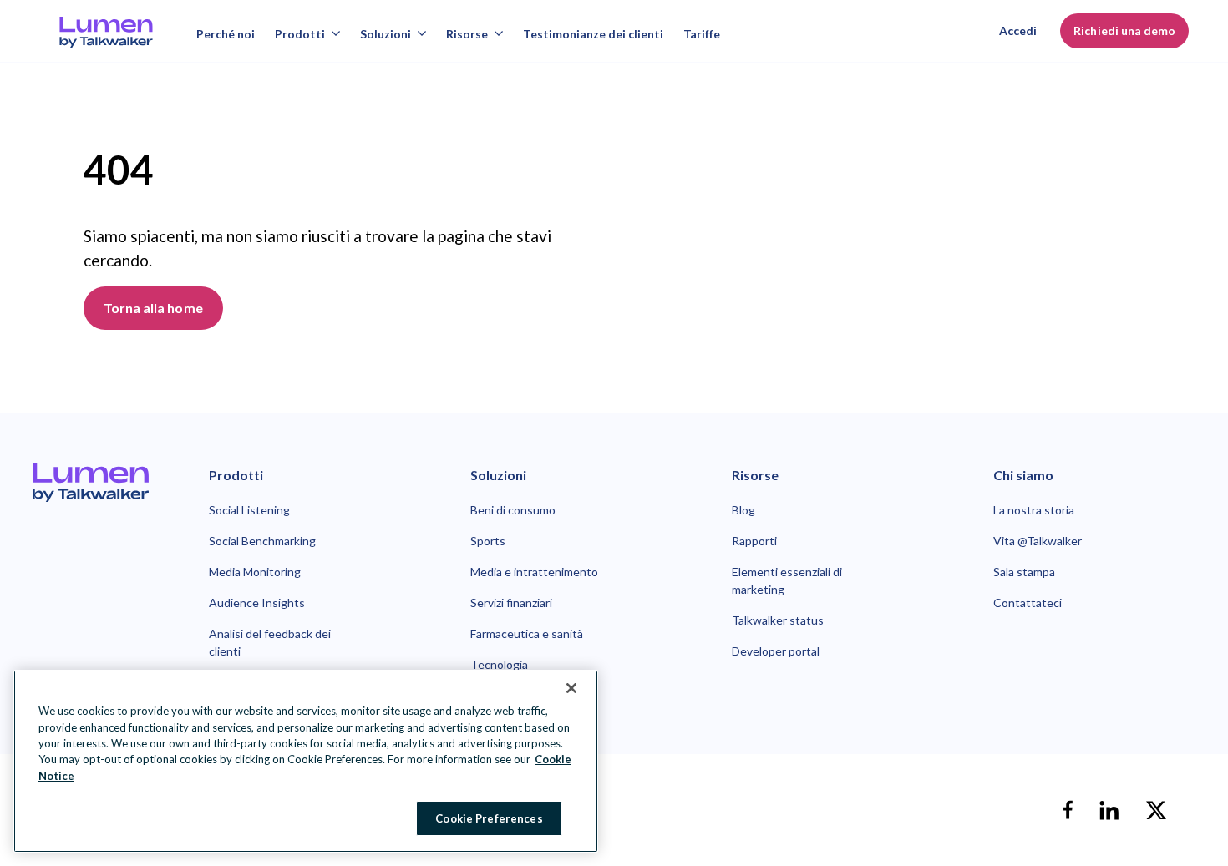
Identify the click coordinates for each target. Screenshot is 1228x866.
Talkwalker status (778, 620)
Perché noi (225, 34)
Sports (487, 541)
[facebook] (1067, 810)
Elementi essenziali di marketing (787, 580)
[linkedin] (1109, 810)
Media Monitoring (255, 572)
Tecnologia (499, 664)
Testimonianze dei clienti (593, 34)
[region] (305, 761)
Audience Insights (257, 602)
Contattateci (1027, 602)
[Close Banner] (571, 688)
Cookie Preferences (488, 817)
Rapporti (754, 541)
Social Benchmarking (262, 541)
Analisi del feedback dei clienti (270, 642)
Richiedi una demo (1124, 30)
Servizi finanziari (511, 602)
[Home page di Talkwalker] (91, 482)
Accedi (1018, 30)
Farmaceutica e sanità (526, 633)
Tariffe (701, 34)
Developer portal (776, 651)
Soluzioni (385, 34)
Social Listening (249, 510)
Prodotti (300, 34)
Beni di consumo (513, 510)
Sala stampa (1024, 572)
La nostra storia (1033, 510)
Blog (743, 510)
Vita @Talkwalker (1037, 541)
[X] (1156, 810)
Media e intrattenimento (534, 572)
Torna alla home (153, 308)
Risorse (467, 34)
